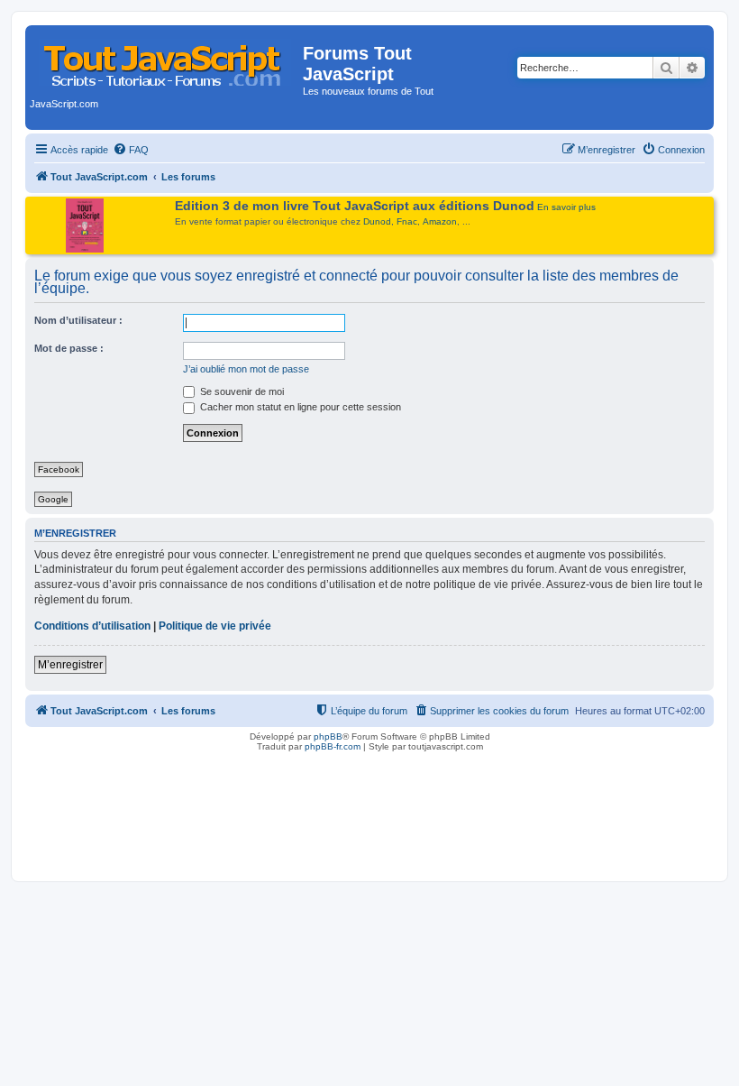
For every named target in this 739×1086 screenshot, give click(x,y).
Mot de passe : (69, 348)
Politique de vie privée (215, 626)
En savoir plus (566, 207)
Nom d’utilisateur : (78, 320)
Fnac (407, 221)
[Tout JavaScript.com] (166, 58)
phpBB (328, 736)
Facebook (58, 469)
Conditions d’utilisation (92, 626)
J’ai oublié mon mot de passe (246, 369)
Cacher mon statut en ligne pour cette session (299, 406)
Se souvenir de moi (240, 391)
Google (53, 499)
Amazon (440, 221)
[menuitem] (131, 150)
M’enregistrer (70, 664)
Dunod (377, 221)
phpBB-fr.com (332, 746)
